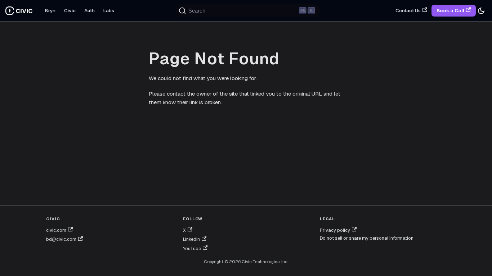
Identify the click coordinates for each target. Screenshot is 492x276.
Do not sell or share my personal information (366, 238)
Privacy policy (335, 230)
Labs (108, 10)
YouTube (192, 248)
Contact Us (408, 10)
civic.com (56, 230)
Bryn (50, 10)
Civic (70, 10)
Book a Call (450, 11)
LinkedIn (191, 239)
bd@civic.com (61, 239)
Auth (89, 10)
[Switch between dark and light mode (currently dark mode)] (481, 10)
